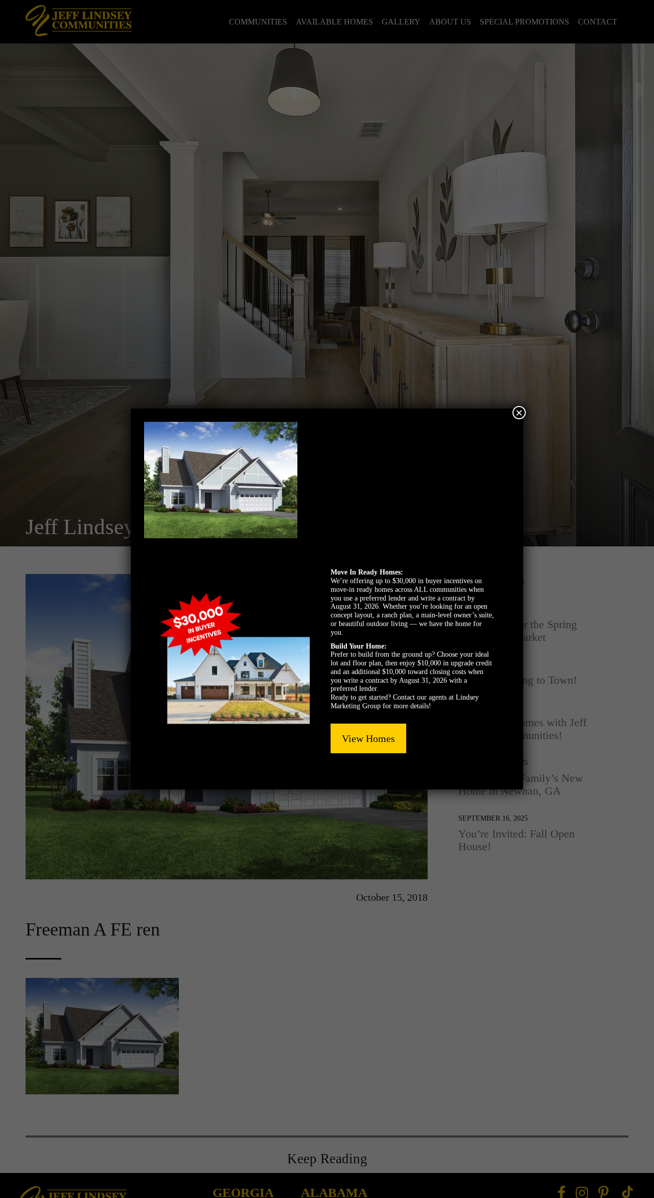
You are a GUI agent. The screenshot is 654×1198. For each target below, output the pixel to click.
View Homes (368, 738)
